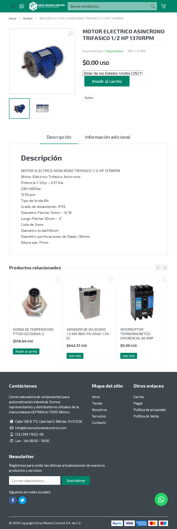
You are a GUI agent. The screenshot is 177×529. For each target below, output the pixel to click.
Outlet (28, 18)
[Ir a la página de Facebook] (13, 500)
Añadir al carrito (107, 81)
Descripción (59, 137)
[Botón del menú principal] (13, 6)
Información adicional (107, 137)
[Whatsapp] (22, 6)
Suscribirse (76, 480)
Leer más (59, 356)
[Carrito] (163, 6)
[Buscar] (153, 6)
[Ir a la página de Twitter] (22, 500)
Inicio (12, 18)
